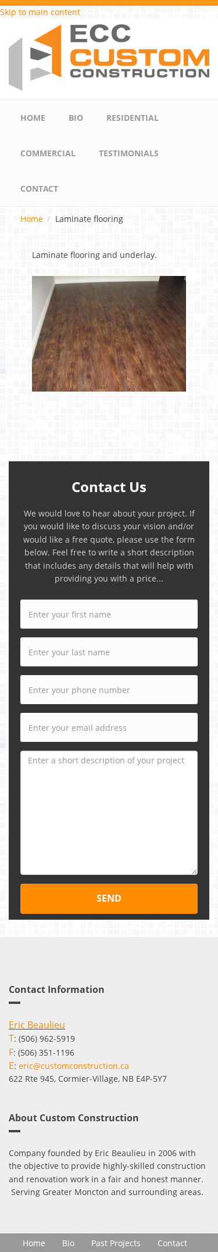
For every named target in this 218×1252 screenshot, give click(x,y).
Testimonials (129, 153)
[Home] (109, 56)
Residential (132, 117)
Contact (39, 188)
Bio (76, 117)
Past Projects (116, 1243)
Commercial (48, 153)
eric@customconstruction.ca (74, 1065)
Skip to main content (40, 11)
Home (32, 117)
